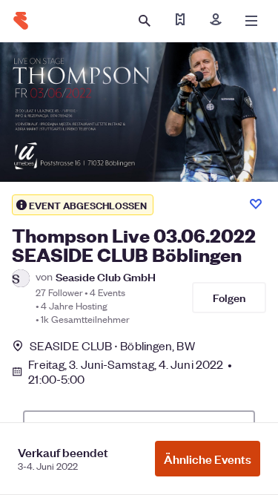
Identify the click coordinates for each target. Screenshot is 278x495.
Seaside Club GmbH (106, 276)
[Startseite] (21, 21)
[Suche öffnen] (144, 20)
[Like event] (255, 204)
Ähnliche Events (207, 458)
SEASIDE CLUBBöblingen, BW (112, 345)
